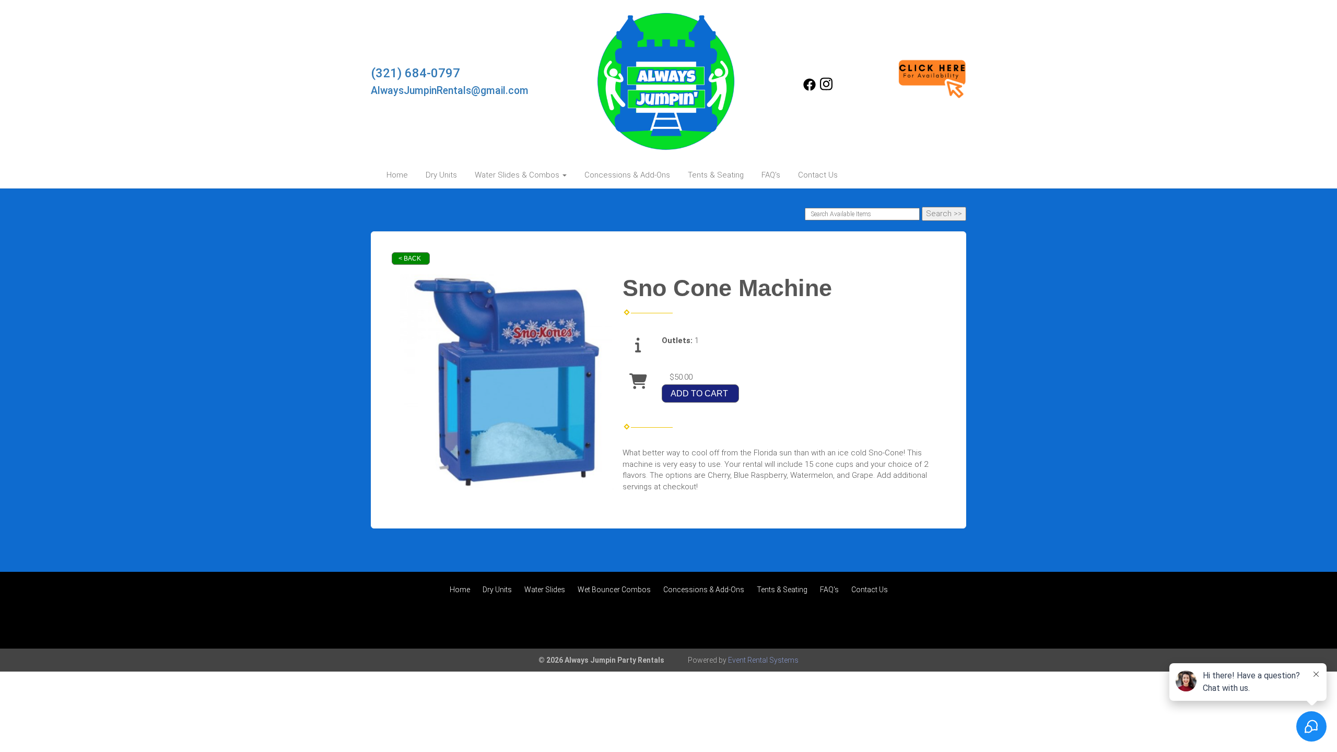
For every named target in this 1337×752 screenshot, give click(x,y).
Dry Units (441, 175)
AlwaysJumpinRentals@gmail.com (450, 91)
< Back (409, 258)
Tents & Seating (716, 175)
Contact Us (818, 175)
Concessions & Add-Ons (627, 175)
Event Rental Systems (763, 660)
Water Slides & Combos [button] (518, 175)
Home (397, 175)
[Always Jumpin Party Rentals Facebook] (809, 88)
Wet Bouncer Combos (614, 589)
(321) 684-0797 (415, 73)
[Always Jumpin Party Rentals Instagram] (826, 88)
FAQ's (770, 175)
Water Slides (544, 589)
